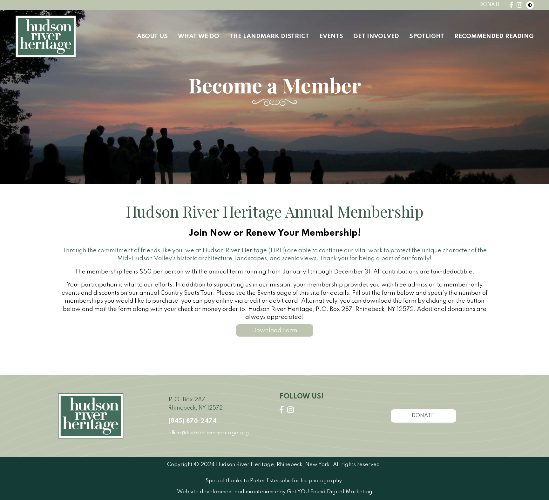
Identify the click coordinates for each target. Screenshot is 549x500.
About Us (152, 36)
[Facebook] (511, 5)
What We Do (198, 36)
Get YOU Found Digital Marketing (329, 492)
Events (331, 36)
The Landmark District (269, 36)
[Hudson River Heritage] (45, 36)
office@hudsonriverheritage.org (208, 433)
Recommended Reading (494, 36)
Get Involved (376, 36)
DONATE (423, 415)
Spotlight (426, 36)
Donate (490, 4)
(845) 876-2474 (192, 421)
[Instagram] (519, 5)
